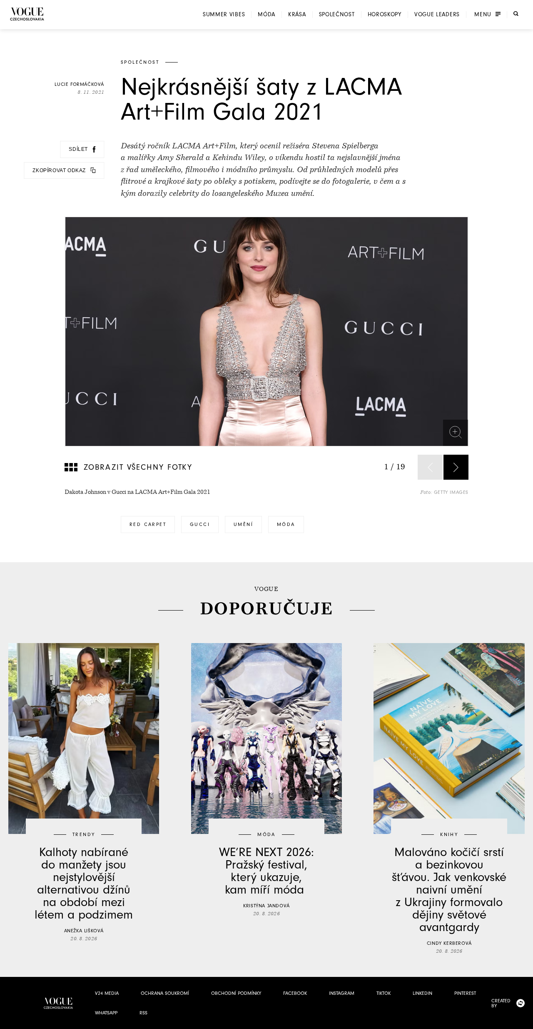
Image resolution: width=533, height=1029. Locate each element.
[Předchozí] (430, 467)
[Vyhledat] (515, 13)
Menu (482, 14)
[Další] (455, 467)
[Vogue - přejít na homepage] (27, 14)
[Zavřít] (524, 1020)
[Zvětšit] (455, 432)
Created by (501, 1003)
